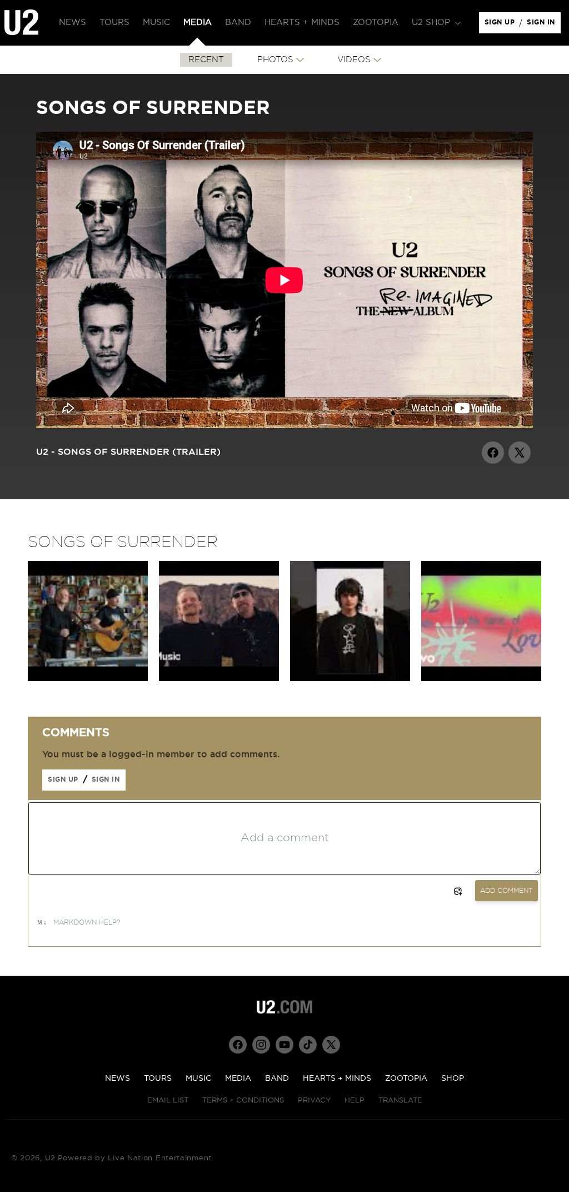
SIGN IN (544, 25)
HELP (355, 1100)
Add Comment (506, 890)
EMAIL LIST (167, 1100)
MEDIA (238, 1078)
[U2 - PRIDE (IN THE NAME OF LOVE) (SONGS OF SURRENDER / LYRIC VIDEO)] (481, 678)
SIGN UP (501, 25)
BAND (277, 1078)
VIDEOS (354, 60)
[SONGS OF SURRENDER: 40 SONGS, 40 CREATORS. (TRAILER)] (350, 678)
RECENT (206, 60)
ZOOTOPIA (406, 1078)
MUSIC (198, 1078)
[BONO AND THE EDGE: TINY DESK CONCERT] (88, 678)
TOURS (158, 1078)
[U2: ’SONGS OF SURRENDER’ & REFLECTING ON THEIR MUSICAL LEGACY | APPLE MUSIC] (219, 678)
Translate (400, 1100)
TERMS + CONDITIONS (243, 1100)
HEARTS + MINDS (337, 1078)
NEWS (117, 1078)
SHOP (452, 1078)
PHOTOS (275, 60)
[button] (435, 23)
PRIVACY (314, 1100)
